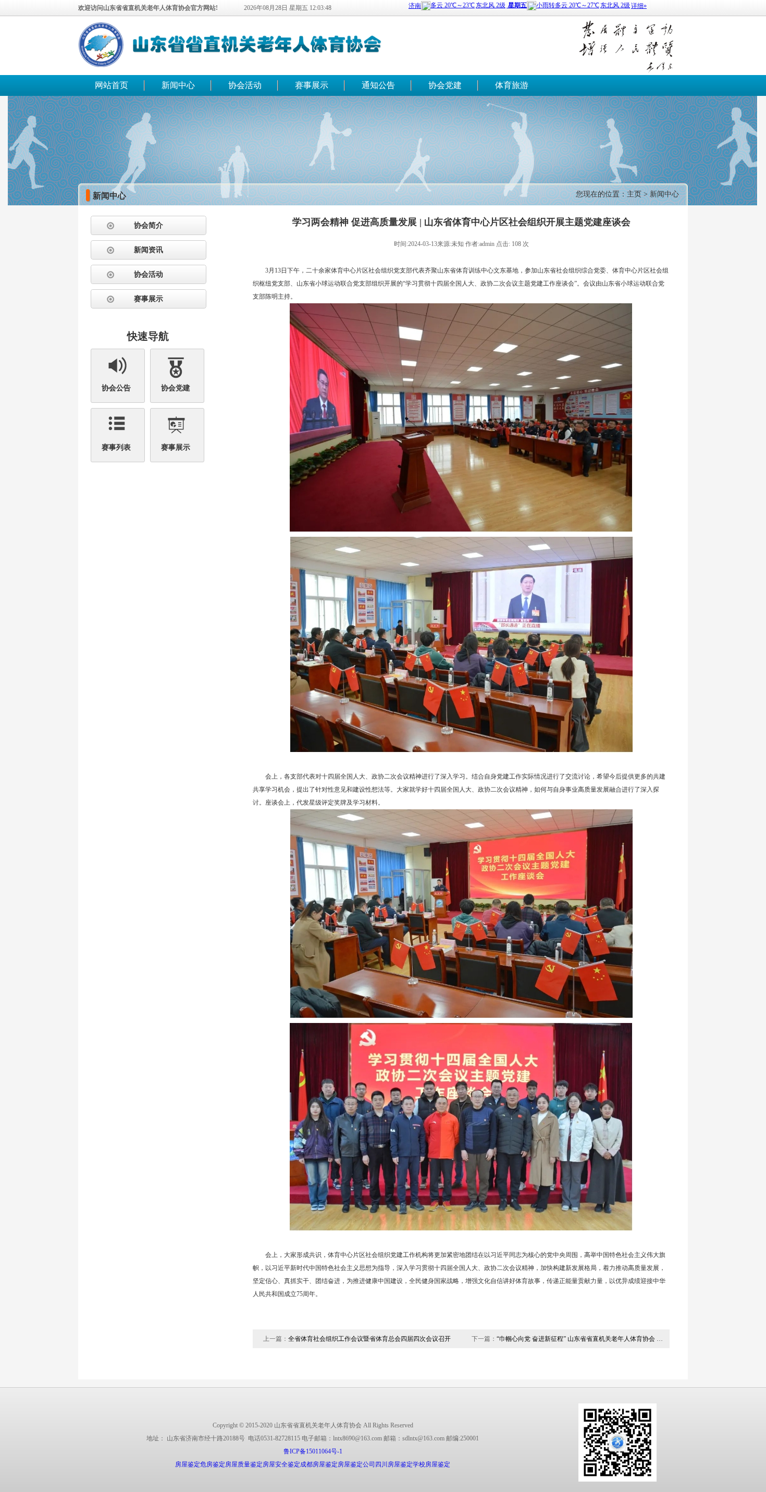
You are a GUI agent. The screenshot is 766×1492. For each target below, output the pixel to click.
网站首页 (111, 85)
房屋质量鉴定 (244, 1464)
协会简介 (148, 225)
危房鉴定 (212, 1464)
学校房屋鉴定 (431, 1464)
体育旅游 (511, 85)
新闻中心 (178, 85)
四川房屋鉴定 (394, 1464)
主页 (634, 194)
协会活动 (245, 85)
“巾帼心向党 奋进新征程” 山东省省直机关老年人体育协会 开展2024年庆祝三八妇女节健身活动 (580, 1338)
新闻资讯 (148, 250)
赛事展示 (311, 85)
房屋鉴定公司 (356, 1464)
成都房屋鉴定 (319, 1464)
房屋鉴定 (187, 1464)
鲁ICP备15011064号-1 (312, 1451)
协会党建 (445, 85)
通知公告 (378, 85)
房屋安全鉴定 (281, 1464)
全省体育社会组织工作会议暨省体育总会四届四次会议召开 (369, 1338)
